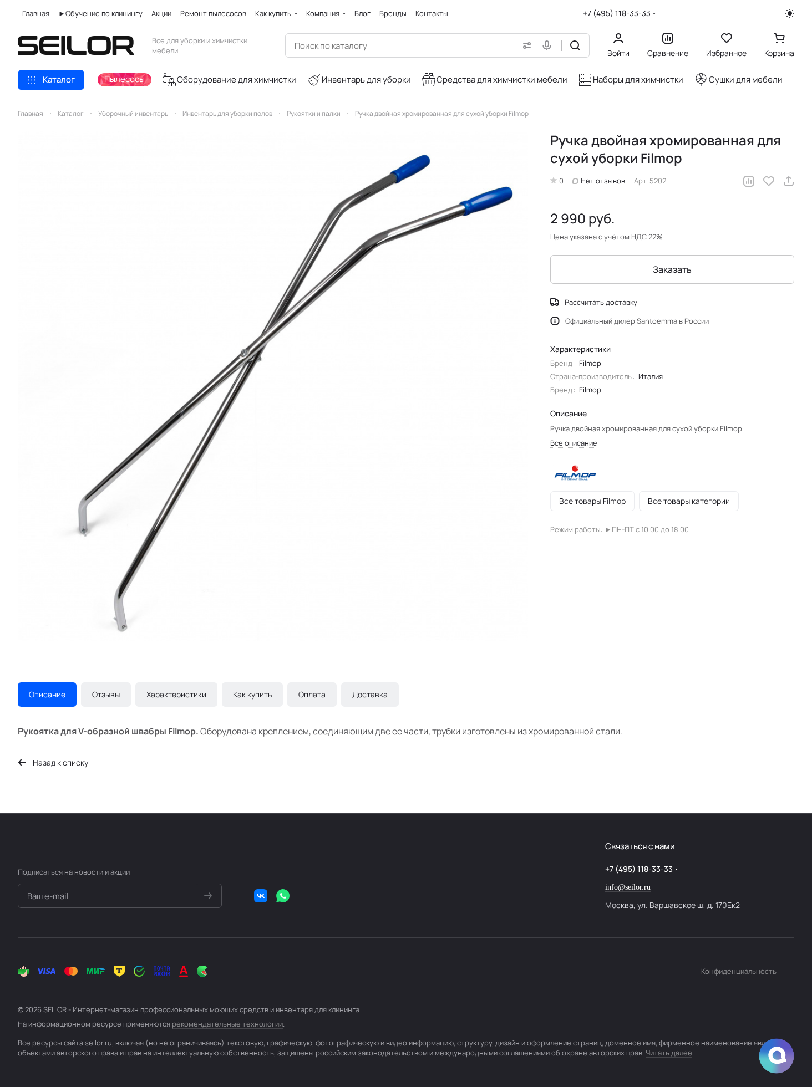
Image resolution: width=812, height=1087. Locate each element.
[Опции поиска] (524, 45)
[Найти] (575, 45)
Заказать (672, 269)
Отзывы (106, 694)
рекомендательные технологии (227, 1024)
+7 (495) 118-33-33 (617, 13)
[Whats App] (283, 895)
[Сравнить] (748, 181)
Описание (47, 694)
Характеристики (176, 694)
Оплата (312, 694)
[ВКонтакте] (260, 895)
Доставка (370, 694)
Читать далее (669, 1053)
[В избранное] (768, 181)
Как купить (252, 694)
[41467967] (273, 386)
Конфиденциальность (739, 971)
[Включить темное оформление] (789, 13)
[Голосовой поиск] (549, 45)
